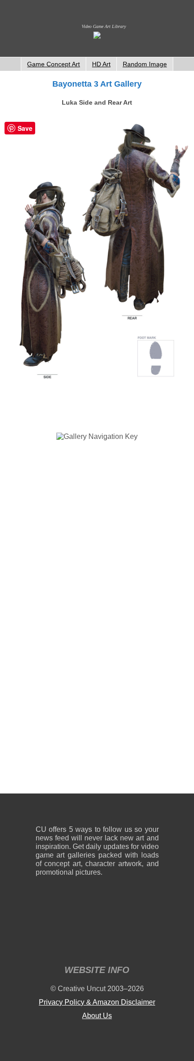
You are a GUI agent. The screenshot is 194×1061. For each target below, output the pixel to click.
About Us (97, 1015)
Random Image (145, 64)
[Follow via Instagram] (69, 811)
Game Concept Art (53, 64)
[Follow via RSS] (42, 811)
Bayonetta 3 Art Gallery (97, 83)
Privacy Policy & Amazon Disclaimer (97, 1002)
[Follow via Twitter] (124, 811)
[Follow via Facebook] (97, 811)
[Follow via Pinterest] (152, 811)
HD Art (101, 64)
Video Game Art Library (104, 26)
